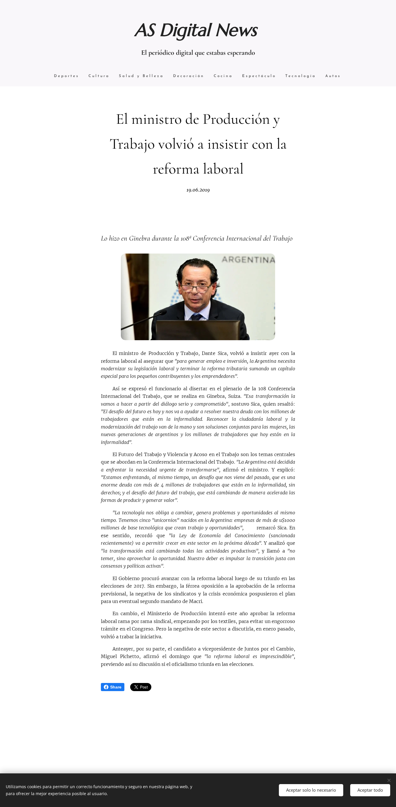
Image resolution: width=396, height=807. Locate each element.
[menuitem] (66, 76)
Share (115, 687)
